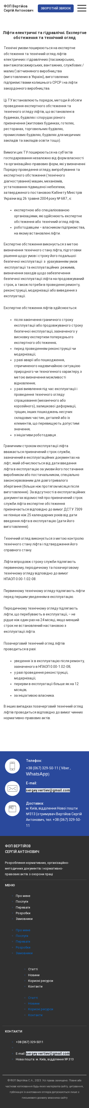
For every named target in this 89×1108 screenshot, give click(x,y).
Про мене (23, 896)
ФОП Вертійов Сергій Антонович (18, 8)
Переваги (23, 907)
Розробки (23, 913)
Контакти (35, 986)
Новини (34, 975)
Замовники (24, 919)
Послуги (22, 901)
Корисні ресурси (40, 981)
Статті (33, 969)
